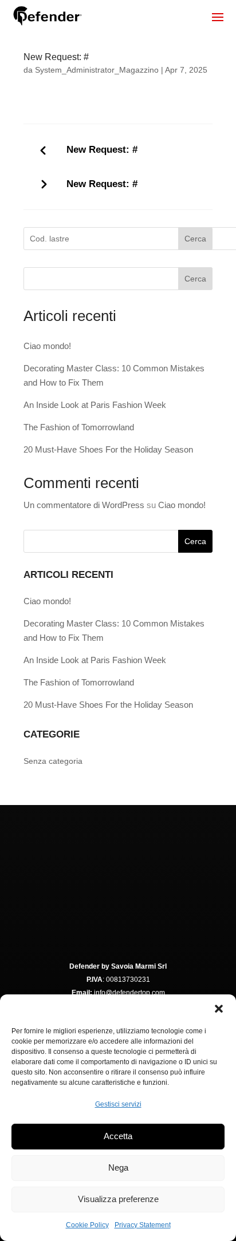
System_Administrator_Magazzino (97, 69)
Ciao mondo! (47, 346)
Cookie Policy (87, 1225)
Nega (118, 1167)
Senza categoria (52, 761)
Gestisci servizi (118, 1104)
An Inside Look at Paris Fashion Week (94, 405)
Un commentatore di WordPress (83, 505)
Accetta (118, 1136)
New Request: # (101, 149)
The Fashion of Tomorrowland (78, 427)
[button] (219, 1008)
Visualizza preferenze (118, 1199)
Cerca (195, 238)
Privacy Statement (143, 1225)
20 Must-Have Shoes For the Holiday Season (108, 449)
